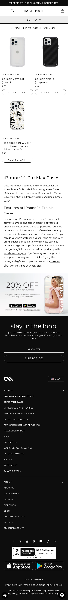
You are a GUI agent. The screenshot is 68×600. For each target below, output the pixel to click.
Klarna (8, 459)
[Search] (13, 11)
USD (57, 378)
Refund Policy (55, 585)
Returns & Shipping (14, 454)
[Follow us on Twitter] (20, 541)
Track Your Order (14, 431)
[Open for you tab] (62, 595)
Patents (8, 522)
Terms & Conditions (34, 585)
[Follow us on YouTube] (40, 541)
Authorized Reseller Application (22, 425)
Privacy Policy (13, 585)
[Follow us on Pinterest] (34, 541)
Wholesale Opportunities (18, 408)
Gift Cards (9, 505)
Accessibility (11, 465)
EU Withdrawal (12, 471)
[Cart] (62, 11)
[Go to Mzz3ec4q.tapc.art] (34, 294)
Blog (7, 511)
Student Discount (14, 528)
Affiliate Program (14, 516)
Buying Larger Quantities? (19, 396)
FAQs (6, 436)
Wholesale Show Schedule (19, 413)
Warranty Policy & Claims (18, 448)
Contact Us (10, 442)
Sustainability (11, 493)
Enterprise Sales (13, 402)
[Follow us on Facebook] (13, 541)
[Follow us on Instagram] (27, 541)
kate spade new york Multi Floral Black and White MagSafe (17, 146)
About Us (9, 488)
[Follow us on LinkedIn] (54, 541)
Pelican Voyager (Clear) (13, 80)
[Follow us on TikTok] (47, 541)
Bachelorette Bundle (16, 419)
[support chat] (5, 595)
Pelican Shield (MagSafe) (44, 80)
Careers (8, 499)
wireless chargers (15, 253)
